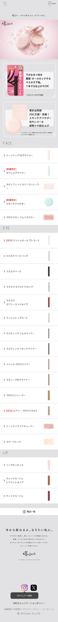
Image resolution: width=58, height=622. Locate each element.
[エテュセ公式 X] (34, 589)
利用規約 (17, 609)
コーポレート (48, 609)
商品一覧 (31, 511)
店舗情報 (8, 609)
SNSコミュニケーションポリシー (29, 603)
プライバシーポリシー (31, 609)
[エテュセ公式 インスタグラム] (24, 589)
